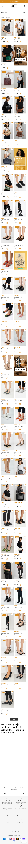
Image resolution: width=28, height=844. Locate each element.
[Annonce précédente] (2, 1)
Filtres (23, 12)
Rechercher (19, 815)
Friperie (8, 815)
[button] (2, 5)
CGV (8, 819)
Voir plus (14, 719)
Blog (8, 822)
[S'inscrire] (23, 793)
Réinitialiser (4, 14)
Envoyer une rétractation (20, 823)
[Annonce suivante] (25, 1)
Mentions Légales (20, 819)
